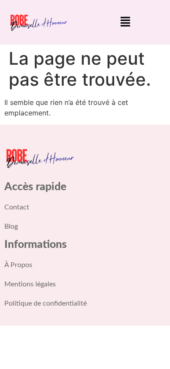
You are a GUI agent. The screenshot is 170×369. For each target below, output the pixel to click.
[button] (125, 22)
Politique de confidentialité (45, 303)
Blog (11, 226)
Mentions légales (30, 284)
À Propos (18, 264)
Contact (16, 207)
